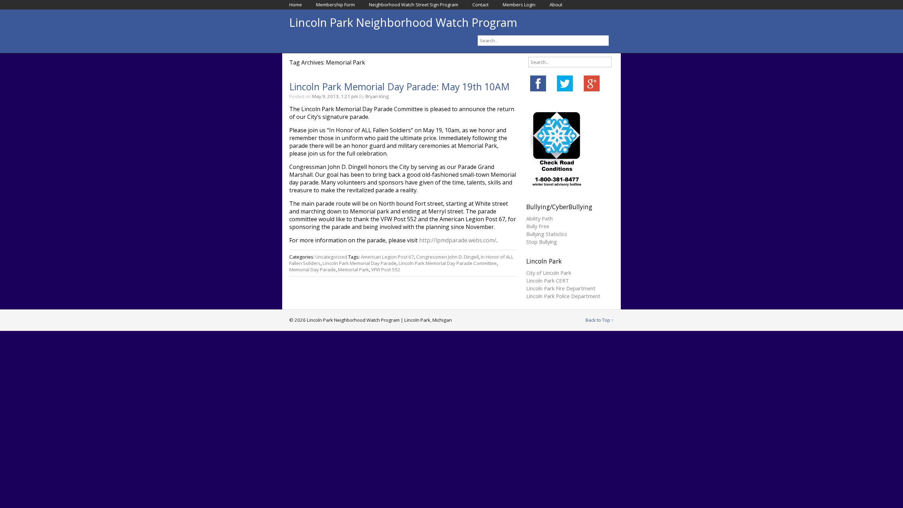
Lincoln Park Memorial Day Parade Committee (448, 263)
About (556, 4)
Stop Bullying (541, 241)
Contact (480, 4)
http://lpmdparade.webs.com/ (457, 240)
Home (295, 4)
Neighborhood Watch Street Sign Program (413, 4)
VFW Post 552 (385, 269)
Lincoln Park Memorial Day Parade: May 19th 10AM (399, 86)
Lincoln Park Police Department (563, 296)
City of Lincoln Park (548, 272)
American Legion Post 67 (387, 257)
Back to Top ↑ (600, 320)
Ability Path (539, 218)
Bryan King (377, 96)
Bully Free (537, 226)
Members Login (519, 4)
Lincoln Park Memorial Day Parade (359, 263)
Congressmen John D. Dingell (447, 257)
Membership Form (335, 4)
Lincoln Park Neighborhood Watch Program (403, 22)
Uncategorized (331, 257)
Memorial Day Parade (312, 269)
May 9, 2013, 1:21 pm (335, 96)
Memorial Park (353, 269)
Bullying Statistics (546, 233)
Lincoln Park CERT (547, 280)
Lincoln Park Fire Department (560, 288)
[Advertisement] (451, 383)
